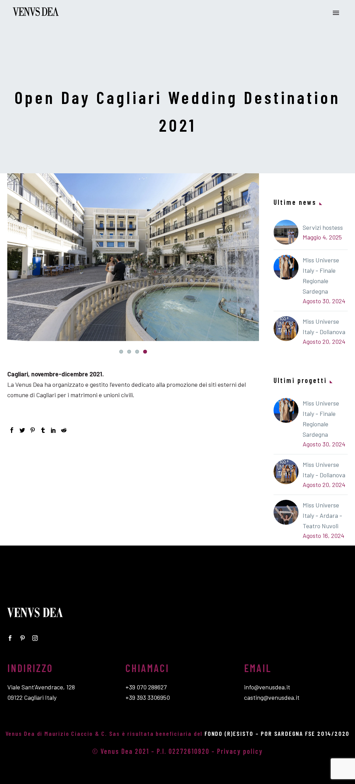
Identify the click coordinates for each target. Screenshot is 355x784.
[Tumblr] (43, 430)
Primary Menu (336, 13)
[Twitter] (22, 430)
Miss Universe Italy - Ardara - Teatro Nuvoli (322, 515)
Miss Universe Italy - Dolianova (324, 326)
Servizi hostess (323, 227)
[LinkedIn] (53, 430)
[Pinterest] (32, 430)
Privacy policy (240, 751)
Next (252, 257)
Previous (14, 257)
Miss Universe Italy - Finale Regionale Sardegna (321, 275)
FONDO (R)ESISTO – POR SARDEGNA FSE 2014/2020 (277, 733)
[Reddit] (64, 430)
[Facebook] (12, 430)
